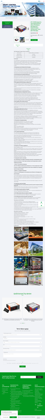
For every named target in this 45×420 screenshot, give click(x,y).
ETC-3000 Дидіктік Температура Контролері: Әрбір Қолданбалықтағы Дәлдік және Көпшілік (12, 319)
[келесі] (28, 29)
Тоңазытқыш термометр (28, 390)
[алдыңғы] (14, 29)
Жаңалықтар (5, 390)
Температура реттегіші (7, 23)
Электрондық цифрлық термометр (7, 26)
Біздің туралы (5, 388)
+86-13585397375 (39, 405)
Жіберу (22, 366)
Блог (4, 393)
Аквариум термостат (15, 409)
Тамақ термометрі (26, 391)
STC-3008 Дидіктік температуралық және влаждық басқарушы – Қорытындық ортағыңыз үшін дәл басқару (33, 320)
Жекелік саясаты (38, 418)
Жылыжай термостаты (15, 407)
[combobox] (22, 338)
